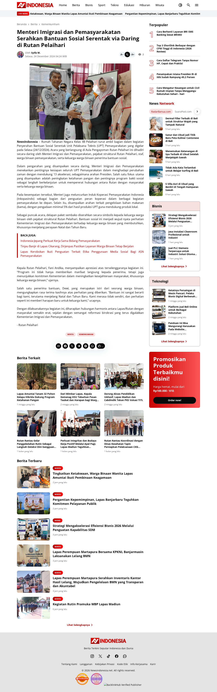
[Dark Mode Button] (180, 5)
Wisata (159, 5)
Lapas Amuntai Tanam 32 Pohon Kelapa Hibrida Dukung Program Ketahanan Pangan (36, 396)
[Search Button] (188, 5)
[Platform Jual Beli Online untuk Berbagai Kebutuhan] (159, 312)
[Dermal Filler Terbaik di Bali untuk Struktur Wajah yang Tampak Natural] (156, 123)
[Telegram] (79, 346)
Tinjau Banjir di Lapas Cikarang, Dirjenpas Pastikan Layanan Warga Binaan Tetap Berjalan (77, 246)
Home (63, 5)
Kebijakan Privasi (104, 664)
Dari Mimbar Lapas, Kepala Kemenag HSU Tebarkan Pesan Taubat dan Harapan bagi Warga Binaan (79, 397)
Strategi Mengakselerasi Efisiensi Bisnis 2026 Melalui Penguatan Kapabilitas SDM (93, 528)
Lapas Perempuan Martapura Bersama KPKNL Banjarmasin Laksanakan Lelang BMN (98, 554)
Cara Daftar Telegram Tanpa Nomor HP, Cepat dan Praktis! (177, 62)
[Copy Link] (58, 346)
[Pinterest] (85, 346)
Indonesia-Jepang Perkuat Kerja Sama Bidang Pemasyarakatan (60, 241)
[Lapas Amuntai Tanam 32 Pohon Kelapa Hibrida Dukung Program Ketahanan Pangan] (36, 376)
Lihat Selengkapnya (78, 624)
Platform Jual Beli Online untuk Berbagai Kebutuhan (182, 309)
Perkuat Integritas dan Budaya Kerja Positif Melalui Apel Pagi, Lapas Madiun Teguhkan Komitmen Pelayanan (78, 443)
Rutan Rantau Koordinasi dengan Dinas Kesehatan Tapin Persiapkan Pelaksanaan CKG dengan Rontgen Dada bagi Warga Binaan (124, 443)
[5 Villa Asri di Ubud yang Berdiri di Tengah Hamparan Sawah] (156, 189)
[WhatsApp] (92, 346)
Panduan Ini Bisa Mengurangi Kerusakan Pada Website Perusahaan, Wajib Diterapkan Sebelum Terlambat (181, 326)
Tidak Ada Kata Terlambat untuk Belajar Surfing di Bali (181, 169)
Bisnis (89, 5)
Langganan (86, 664)
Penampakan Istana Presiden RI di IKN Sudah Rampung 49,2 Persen (177, 76)
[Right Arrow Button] (197, 111)
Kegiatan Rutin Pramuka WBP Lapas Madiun (86, 604)
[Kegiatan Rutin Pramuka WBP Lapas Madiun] (33, 608)
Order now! (174, 400)
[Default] (127, 54)
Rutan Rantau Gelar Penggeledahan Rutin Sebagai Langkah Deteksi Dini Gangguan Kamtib (35, 443)
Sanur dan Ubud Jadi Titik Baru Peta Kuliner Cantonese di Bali (182, 138)
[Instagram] (92, 656)
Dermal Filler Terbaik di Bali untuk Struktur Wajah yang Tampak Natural (181, 121)
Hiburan (145, 5)
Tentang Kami (69, 664)
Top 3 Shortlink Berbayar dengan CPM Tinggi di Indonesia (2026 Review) (176, 48)
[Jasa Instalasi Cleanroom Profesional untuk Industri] (159, 237)
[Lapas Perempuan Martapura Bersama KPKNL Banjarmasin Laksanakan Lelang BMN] (33, 556)
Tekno (115, 5)
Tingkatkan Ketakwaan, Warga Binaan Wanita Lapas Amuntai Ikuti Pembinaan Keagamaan (58, 13)
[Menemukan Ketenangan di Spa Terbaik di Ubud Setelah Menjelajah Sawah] (156, 156)
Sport (101, 5)
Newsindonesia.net (101, 670)
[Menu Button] (196, 5)
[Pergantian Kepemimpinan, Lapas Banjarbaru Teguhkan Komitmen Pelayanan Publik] (33, 503)
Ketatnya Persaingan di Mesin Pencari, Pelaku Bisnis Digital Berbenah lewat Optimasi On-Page (182, 293)
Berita (76, 5)
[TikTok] (108, 656)
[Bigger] (132, 54)
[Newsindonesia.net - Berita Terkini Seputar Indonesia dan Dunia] (35, 5)
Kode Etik (122, 664)
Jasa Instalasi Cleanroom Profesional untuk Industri (182, 234)
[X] (72, 346)
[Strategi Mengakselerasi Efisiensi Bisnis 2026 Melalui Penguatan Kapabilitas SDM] (33, 529)
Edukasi (129, 5)
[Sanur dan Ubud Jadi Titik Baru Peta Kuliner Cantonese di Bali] (156, 140)
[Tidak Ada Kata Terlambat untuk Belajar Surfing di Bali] (156, 173)
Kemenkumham (86, 334)
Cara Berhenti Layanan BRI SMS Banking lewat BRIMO (175, 33)
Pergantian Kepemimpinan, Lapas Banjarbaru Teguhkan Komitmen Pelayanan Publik (163, 13)
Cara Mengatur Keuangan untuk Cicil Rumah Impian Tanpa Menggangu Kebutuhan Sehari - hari (178, 91)
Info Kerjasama (138, 664)
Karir (153, 664)
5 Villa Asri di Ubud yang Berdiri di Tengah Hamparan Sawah (181, 187)
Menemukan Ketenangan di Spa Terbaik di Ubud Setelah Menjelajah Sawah (182, 154)
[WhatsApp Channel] (124, 656)
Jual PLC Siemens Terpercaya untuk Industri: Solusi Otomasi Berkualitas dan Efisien (182, 251)
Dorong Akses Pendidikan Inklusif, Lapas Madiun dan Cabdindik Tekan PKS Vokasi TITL (123, 396)
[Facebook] (65, 346)
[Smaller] (122, 54)
